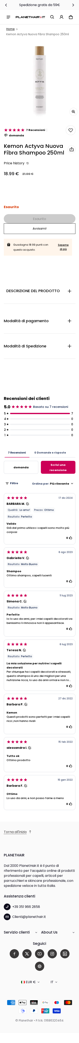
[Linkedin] (65, 953)
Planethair (26, 1021)
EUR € (31, 982)
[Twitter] (27, 953)
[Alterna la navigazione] (8, 17)
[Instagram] (52, 953)
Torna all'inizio (15, 831)
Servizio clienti (17, 932)
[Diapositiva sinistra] (6, 5)
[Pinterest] (39, 966)
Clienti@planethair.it (29, 916)
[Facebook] (14, 953)
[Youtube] (39, 953)
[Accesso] (61, 17)
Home (10, 29)
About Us (49, 932)
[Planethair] (30, 17)
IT (52, 982)
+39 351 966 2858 (26, 906)
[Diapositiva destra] (73, 5)
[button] (52, 17)
